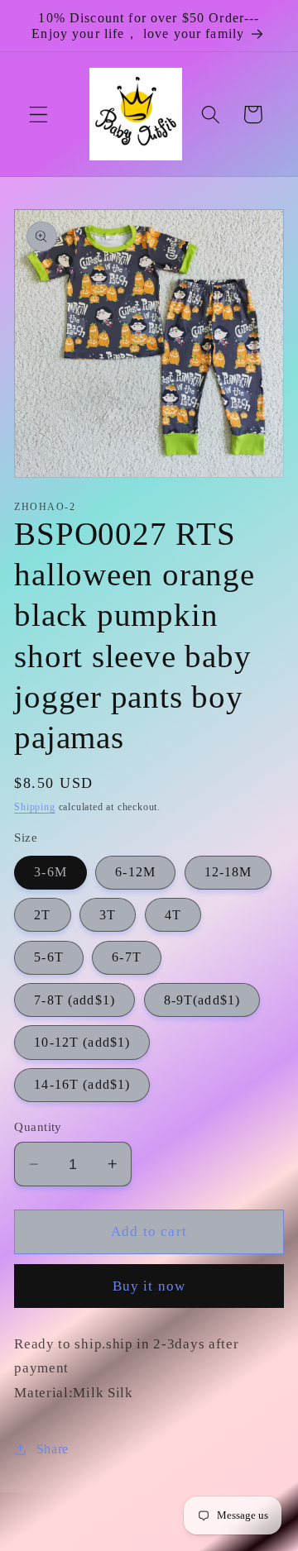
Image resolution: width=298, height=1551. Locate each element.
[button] (38, 114)
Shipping (34, 807)
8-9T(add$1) (202, 1000)
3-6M (50, 872)
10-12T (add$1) (82, 1042)
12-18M (228, 872)
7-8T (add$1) (74, 1000)
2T (42, 915)
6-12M (135, 872)
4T (173, 915)
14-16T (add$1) (82, 1084)
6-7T (127, 957)
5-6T (49, 957)
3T (107, 915)
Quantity (38, 1126)
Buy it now (149, 1286)
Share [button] (52, 1449)
